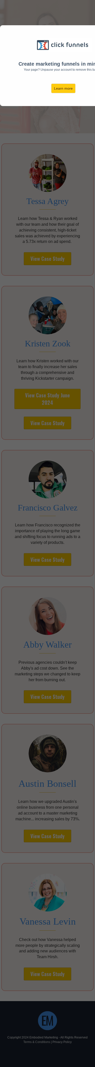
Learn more (63, 88)
